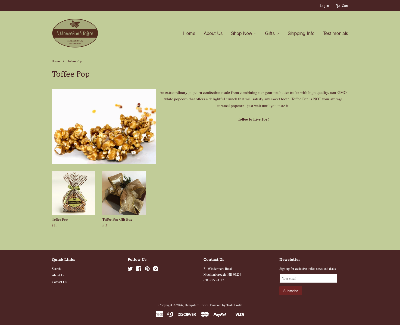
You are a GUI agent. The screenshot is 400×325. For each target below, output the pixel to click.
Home (189, 33)
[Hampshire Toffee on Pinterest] (147, 269)
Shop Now (242, 33)
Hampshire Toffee (196, 305)
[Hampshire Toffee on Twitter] (130, 269)
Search (56, 268)
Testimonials (335, 33)
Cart (345, 5)
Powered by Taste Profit (226, 305)
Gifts (270, 33)
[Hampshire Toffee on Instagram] (155, 269)
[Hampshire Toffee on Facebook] (138, 269)
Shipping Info (301, 33)
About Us (213, 33)
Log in (324, 5)
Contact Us (59, 282)
